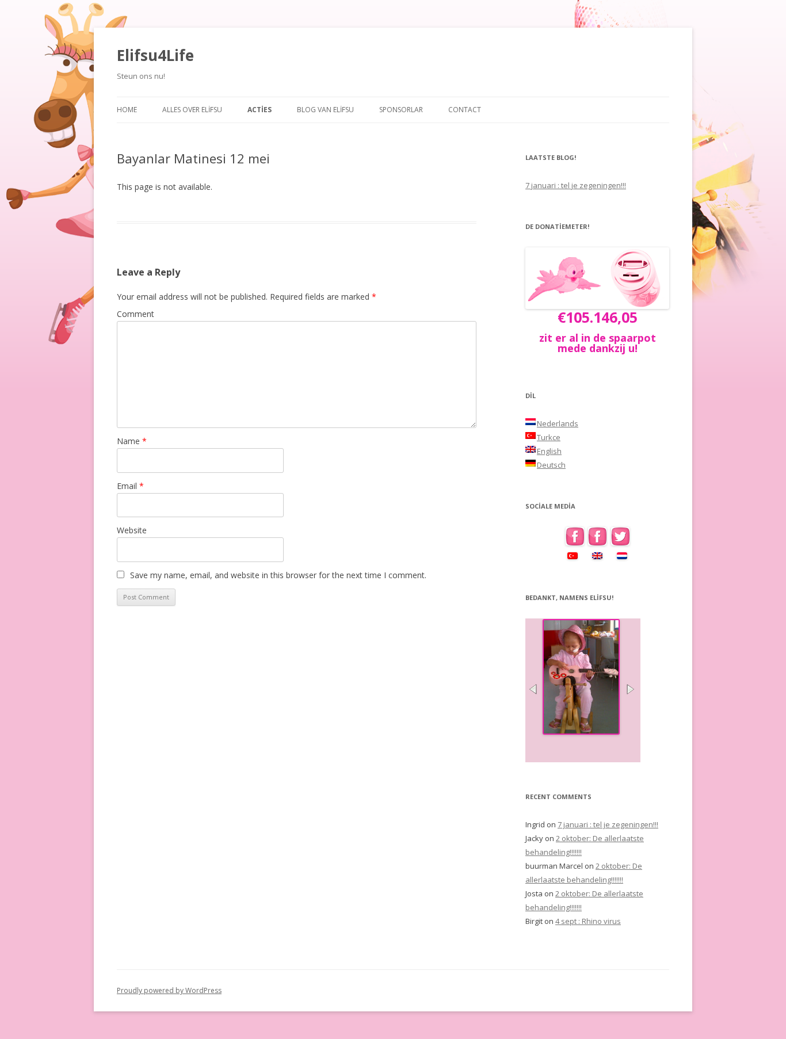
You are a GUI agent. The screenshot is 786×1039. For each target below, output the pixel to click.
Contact (464, 109)
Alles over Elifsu (192, 109)
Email (130, 485)
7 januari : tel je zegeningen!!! (575, 185)
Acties (259, 109)
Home (127, 109)
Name (132, 441)
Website (132, 530)
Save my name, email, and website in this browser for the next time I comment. (278, 575)
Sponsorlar (401, 109)
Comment (135, 313)
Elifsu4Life (155, 55)
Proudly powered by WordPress (169, 990)
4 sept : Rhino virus (588, 921)
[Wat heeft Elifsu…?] (581, 731)
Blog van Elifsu (325, 109)
